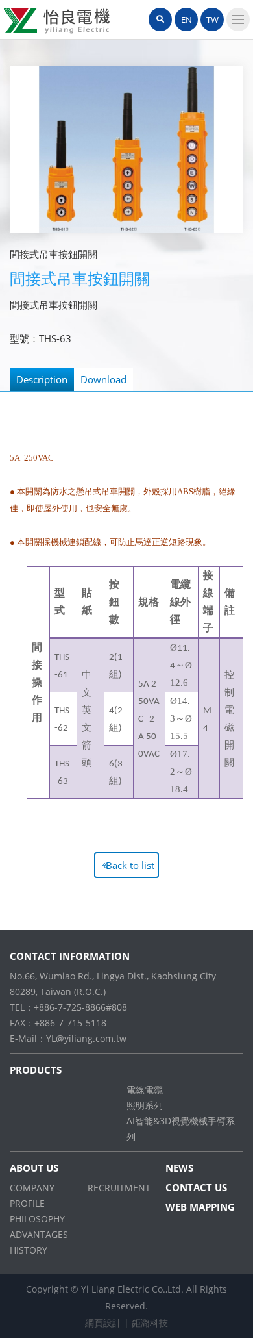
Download (103, 379)
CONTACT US (196, 1187)
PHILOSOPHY (37, 1219)
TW (212, 19)
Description (41, 379)
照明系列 (144, 1105)
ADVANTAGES (39, 1234)
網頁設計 (103, 1323)
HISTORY (28, 1250)
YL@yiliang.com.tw (86, 1038)
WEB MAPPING (200, 1206)
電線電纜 (144, 1089)
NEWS (179, 1167)
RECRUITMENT (119, 1187)
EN (186, 19)
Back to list (130, 865)
